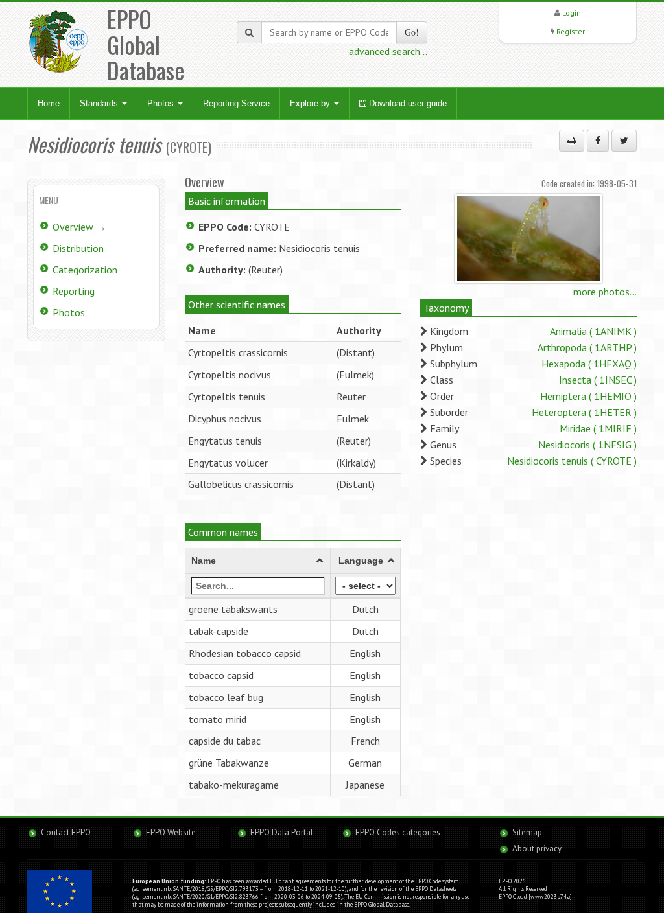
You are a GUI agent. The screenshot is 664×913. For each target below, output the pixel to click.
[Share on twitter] (624, 141)
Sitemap (527, 832)
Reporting (74, 290)
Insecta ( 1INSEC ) (598, 379)
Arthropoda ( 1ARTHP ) (587, 347)
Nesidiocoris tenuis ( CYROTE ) (572, 460)
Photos (161, 103)
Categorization (85, 269)
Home (49, 103)
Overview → (79, 226)
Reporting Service (236, 103)
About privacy (537, 848)
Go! (412, 32)
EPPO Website (171, 832)
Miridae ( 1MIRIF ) (598, 428)
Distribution (78, 248)
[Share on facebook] (598, 141)
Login (571, 12)
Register (570, 31)
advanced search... (388, 51)
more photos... (605, 291)
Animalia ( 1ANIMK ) (593, 331)
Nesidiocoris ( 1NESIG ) (587, 444)
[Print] (571, 141)
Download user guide (406, 103)
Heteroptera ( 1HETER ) (584, 412)
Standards (100, 103)
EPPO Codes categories (397, 832)
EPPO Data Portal (281, 832)
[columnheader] (257, 561)
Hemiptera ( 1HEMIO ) (588, 395)
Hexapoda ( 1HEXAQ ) (589, 363)
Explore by (311, 103)
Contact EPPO (66, 832)
